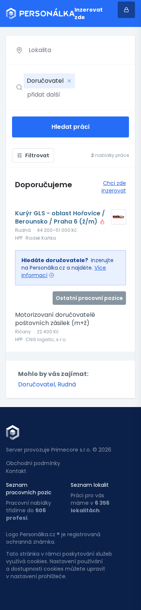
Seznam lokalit (90, 485)
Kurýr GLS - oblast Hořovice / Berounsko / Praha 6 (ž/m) (60, 217)
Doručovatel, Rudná (47, 384)
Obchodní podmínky (33, 463)
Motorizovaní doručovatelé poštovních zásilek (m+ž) (55, 319)
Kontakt (16, 471)
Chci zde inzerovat (114, 186)
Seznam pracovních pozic (29, 488)
